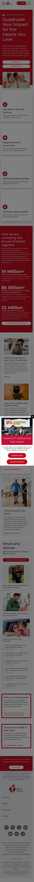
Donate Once (17, 455)
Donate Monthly (17, 462)
